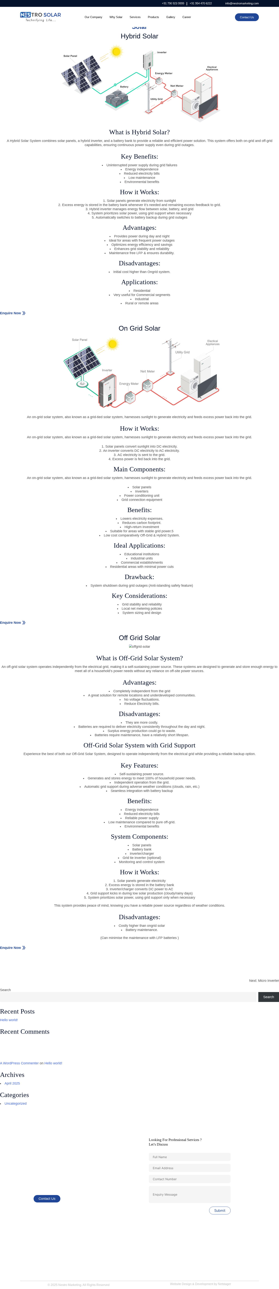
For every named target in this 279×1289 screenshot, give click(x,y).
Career (186, 17)
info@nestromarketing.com (242, 3)
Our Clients (88, 1236)
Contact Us (247, 17)
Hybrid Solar (149, 1236)
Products (153, 17)
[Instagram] (28, 3)
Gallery (170, 17)
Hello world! (9, 1020)
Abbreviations (89, 1263)
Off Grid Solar (150, 1250)
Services (135, 17)
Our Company (93, 17)
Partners (25, 1263)
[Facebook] (22, 3)
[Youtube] (45, 3)
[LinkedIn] (34, 3)
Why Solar (116, 17)
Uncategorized (16, 1103)
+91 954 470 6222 (201, 3)
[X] (39, 3)
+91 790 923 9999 (173, 3)
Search (5, 990)
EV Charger (210, 1256)
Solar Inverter (211, 1236)
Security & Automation (217, 1250)
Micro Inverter (150, 1256)
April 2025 (12, 1083)
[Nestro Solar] (40, 17)
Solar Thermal (212, 1243)
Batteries (208, 1263)
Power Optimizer (152, 1263)
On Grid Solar (150, 1243)
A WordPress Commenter (19, 1063)
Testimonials (27, 1269)
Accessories (89, 1256)
